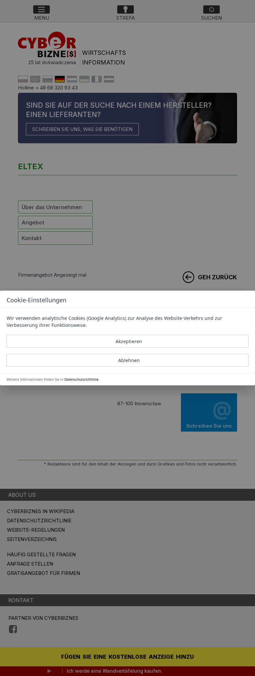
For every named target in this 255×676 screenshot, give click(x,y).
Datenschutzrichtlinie (81, 379)
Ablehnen (129, 360)
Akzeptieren (129, 341)
